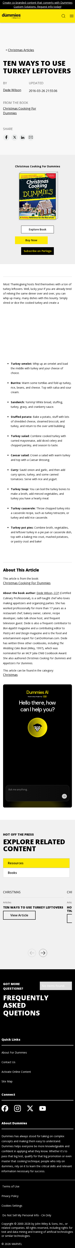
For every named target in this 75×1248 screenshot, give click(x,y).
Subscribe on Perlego (38, 251)
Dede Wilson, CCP (48, 593)
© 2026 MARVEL (12, 1244)
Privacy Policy (10, 1196)
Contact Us (8, 1062)
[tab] (36, 863)
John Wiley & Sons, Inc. (49, 1223)
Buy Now (31, 240)
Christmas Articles (21, 50)
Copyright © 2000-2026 (16, 1223)
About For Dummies (14, 1052)
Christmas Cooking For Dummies (19, 110)
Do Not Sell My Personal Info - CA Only (26, 1215)
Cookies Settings (12, 1205)
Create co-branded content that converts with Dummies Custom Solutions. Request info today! (37, 4)
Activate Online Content (16, 1072)
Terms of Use (10, 1186)
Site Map (7, 1081)
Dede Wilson (12, 90)
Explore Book (37, 229)
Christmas (10, 675)
